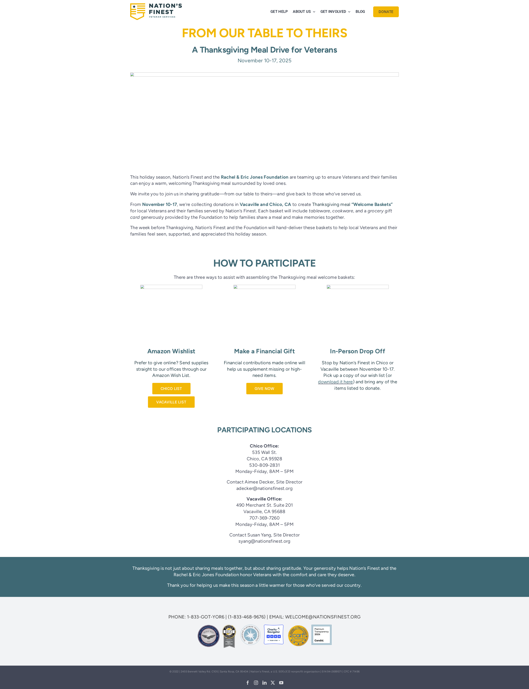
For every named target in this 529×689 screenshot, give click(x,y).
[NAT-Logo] (156, 5)
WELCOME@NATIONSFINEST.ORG (323, 617)
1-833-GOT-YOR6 (205, 617)
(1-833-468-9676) (247, 617)
